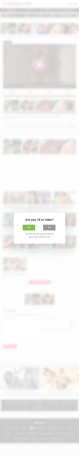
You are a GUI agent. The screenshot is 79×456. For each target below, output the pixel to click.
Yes (28, 227)
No (49, 227)
